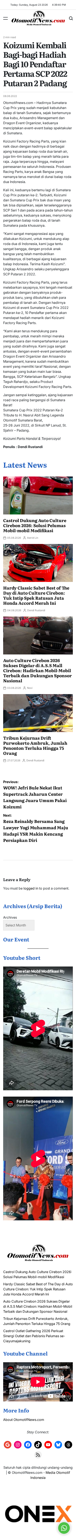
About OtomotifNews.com (23, 1420)
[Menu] (5, 18)
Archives (10, 917)
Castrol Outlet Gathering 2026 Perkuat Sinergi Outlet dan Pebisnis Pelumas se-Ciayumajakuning (34, 1336)
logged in (30, 888)
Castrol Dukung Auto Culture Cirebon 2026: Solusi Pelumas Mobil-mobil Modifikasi (34, 525)
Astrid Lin (32, 537)
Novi (30, 687)
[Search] (71, 18)
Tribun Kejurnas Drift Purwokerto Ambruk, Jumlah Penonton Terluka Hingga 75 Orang (35, 745)
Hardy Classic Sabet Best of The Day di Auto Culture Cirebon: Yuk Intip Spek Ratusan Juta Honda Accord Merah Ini (36, 595)
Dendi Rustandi (36, 610)
